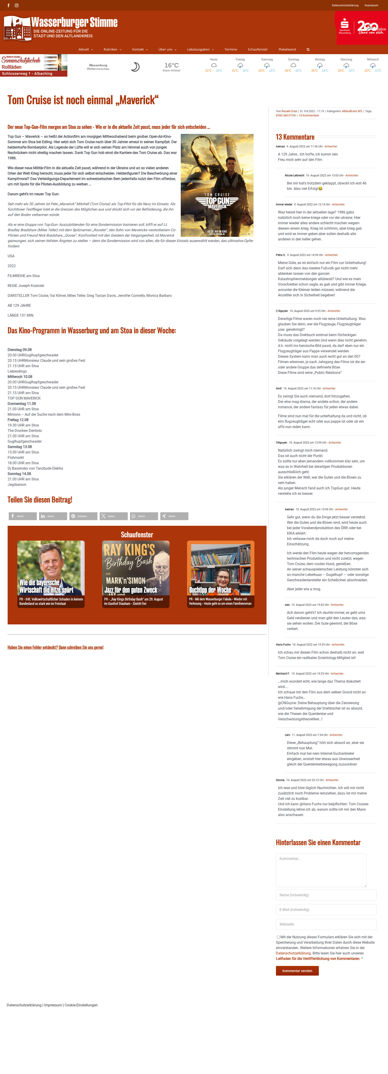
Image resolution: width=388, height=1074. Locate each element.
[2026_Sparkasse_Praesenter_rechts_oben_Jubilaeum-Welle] (361, 13)
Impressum (53, 1005)
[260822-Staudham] (136, 543)
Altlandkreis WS (352, 111)
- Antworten (330, 146)
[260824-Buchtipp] (220, 543)
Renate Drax (289, 111)
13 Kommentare (309, 115)
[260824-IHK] (51, 543)
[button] (308, 49)
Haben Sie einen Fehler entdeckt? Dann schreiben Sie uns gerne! (56, 647)
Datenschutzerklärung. (294, 953)
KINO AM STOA (286, 115)
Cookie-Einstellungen (81, 1005)
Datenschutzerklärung (24, 1005)
